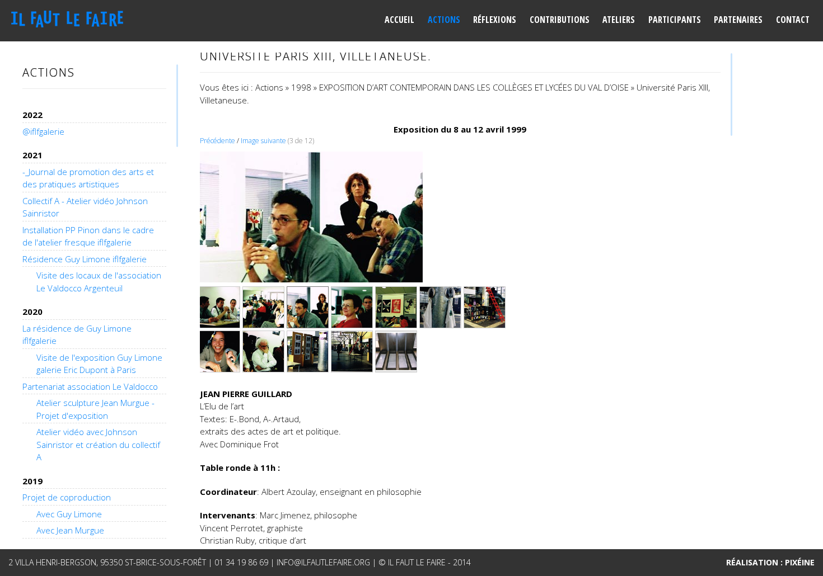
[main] (460, 302)
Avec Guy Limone (69, 514)
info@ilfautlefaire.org (323, 562)
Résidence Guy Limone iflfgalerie (84, 259)
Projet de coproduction (66, 497)
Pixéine (800, 562)
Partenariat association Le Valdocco (90, 386)
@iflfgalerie (43, 131)
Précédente (217, 140)
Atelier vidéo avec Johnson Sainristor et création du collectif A (98, 444)
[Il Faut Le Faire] (71, 19)
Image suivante (263, 140)
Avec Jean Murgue (70, 530)
